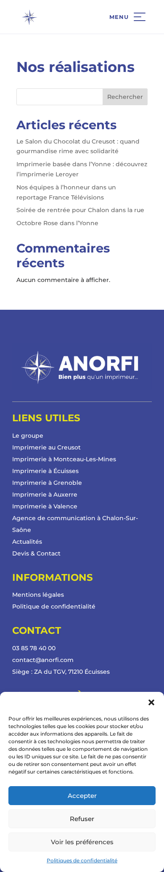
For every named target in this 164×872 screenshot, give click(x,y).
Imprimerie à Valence (44, 506)
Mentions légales (38, 594)
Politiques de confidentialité (82, 860)
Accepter (82, 796)
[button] (151, 702)
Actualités (27, 541)
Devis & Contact (36, 553)
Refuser (82, 819)
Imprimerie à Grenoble (47, 483)
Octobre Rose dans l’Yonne (57, 223)
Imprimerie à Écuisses (45, 471)
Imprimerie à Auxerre (44, 494)
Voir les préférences (82, 842)
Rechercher (125, 97)
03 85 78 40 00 (34, 648)
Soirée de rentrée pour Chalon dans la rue (80, 210)
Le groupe (27, 435)
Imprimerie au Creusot (46, 447)
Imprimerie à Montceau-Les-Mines (64, 459)
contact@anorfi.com (43, 660)
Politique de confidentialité (53, 606)
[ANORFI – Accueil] (51, 16)
